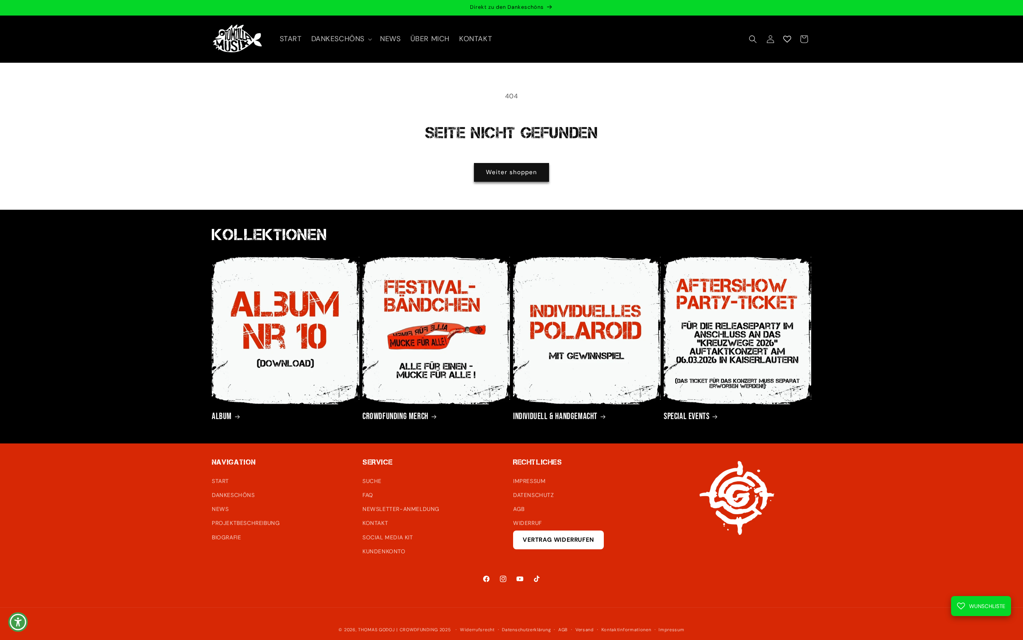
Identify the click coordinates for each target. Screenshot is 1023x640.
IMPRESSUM (529, 481)
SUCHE (372, 481)
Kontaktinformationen (626, 629)
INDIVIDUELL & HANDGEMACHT (555, 416)
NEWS (220, 509)
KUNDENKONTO (384, 551)
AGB (519, 509)
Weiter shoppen (511, 172)
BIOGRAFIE (226, 537)
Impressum (671, 629)
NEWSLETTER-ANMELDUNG (401, 509)
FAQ (367, 495)
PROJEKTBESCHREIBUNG (246, 523)
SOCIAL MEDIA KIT (387, 537)
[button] (341, 39)
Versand (584, 629)
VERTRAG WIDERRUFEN (558, 540)
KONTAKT (375, 523)
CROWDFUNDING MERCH (395, 416)
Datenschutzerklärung (526, 629)
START (220, 481)
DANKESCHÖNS (233, 495)
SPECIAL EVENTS (686, 416)
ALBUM (222, 416)
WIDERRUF (527, 523)
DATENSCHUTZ (533, 495)
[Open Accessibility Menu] (18, 622)
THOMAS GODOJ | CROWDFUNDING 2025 (404, 629)
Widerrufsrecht (477, 629)
